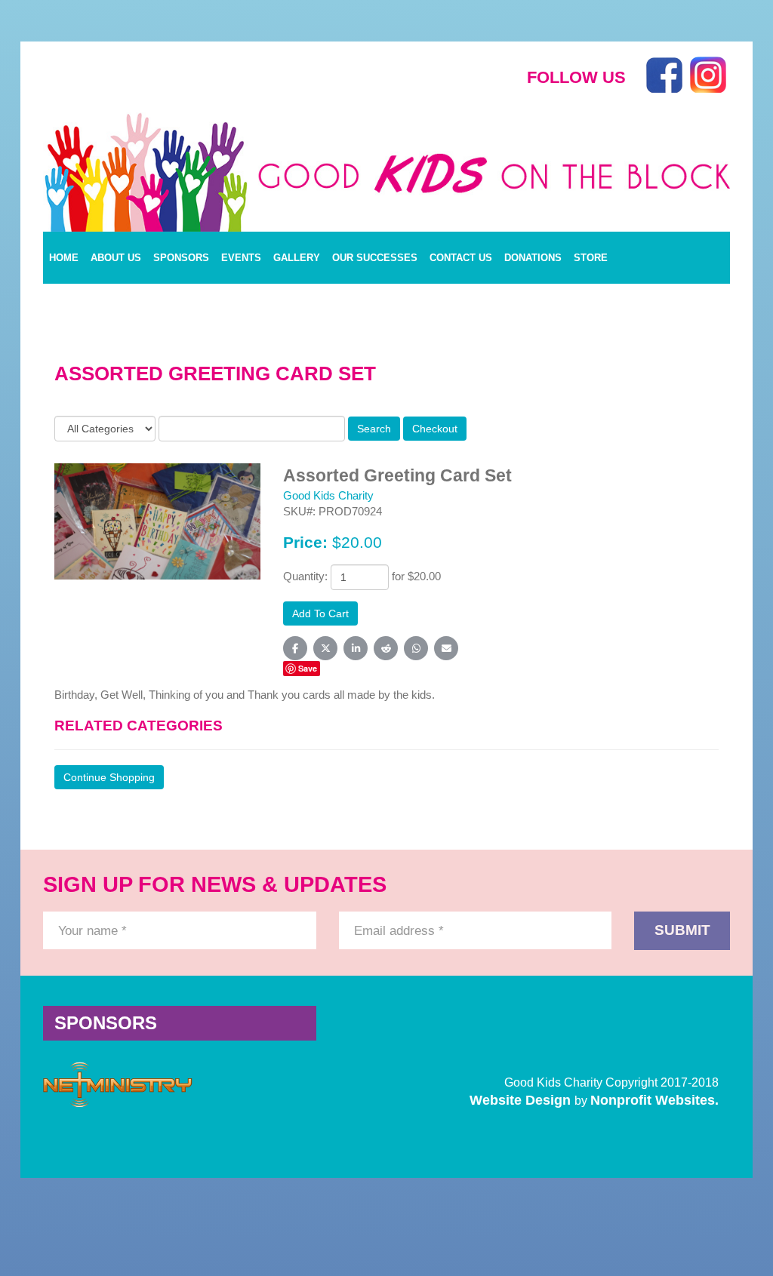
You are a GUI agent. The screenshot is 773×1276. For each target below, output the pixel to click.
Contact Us (461, 257)
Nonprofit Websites (652, 1100)
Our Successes (374, 257)
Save (307, 668)
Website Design (522, 1100)
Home (64, 257)
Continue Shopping (109, 777)
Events (241, 257)
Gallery (296, 257)
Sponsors (181, 257)
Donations (533, 257)
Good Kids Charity (328, 496)
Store (591, 257)
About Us (116, 257)
